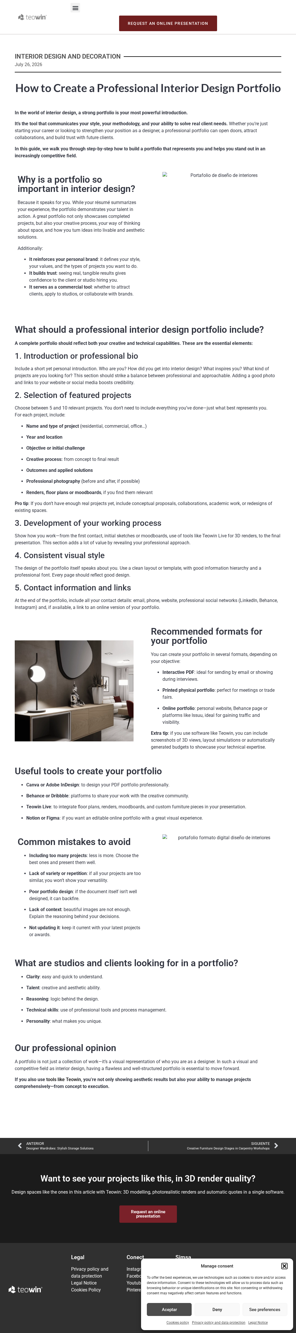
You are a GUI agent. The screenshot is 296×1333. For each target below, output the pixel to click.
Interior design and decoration (68, 56)
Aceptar (169, 1309)
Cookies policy (177, 1323)
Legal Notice (258, 1323)
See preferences (264, 1309)
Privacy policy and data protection (218, 1323)
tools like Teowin (63, 1079)
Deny (217, 1309)
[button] (284, 1266)
